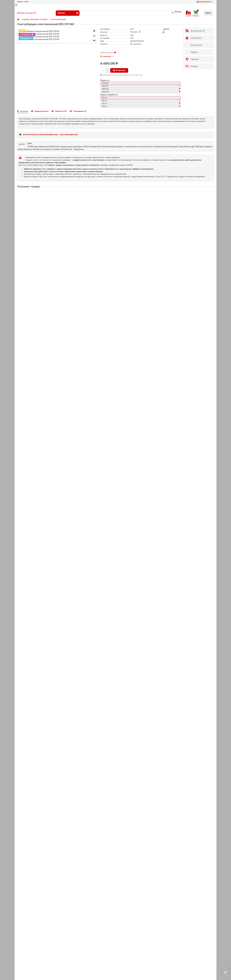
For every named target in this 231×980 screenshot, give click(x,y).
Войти (208, 13)
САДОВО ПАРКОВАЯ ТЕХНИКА (35, 19)
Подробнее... (79, 149)
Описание (24, 111)
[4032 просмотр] (94, 40)
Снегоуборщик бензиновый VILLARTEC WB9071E (39, 857)
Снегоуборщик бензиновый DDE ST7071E (36, 685)
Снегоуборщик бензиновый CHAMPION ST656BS (39, 283)
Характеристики (41, 111)
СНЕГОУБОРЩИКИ (58, 19)
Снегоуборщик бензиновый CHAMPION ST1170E (39, 513)
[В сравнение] (94, 36)
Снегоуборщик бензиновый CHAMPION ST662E (39, 340)
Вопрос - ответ (22, 2)
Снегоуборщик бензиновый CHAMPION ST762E (39, 398)
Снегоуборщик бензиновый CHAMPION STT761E (39, 225)
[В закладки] (94, 31)
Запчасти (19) (61, 111)
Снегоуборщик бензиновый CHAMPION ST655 (38, 628)
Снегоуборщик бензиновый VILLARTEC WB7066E (40, 800)
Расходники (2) (79, 111)
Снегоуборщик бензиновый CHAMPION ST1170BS (40, 455)
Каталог (61, 13)
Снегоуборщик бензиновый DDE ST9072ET (37, 743)
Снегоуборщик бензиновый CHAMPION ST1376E (39, 570)
